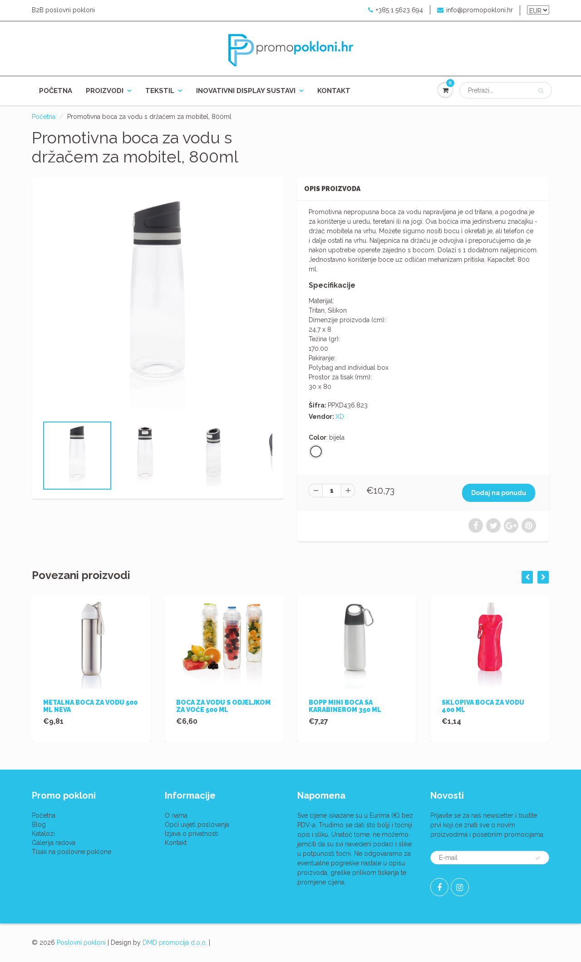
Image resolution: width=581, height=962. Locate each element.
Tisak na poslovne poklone (71, 851)
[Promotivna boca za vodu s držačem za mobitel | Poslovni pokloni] (157, 301)
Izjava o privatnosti (191, 833)
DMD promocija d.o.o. (175, 942)
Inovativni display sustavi (245, 91)
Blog (39, 824)
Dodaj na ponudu (498, 492)
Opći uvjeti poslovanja (197, 824)
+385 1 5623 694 (399, 10)
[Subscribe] (538, 858)
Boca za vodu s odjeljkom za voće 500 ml (223, 706)
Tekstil (159, 91)
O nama (176, 815)
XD (339, 416)
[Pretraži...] (541, 90)
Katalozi (43, 833)
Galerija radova (53, 842)
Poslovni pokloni (81, 942)
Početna (55, 91)
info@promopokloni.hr (479, 10)
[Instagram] (460, 887)
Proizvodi (104, 91)
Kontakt (333, 91)
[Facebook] (439, 887)
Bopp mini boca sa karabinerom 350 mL (345, 706)
